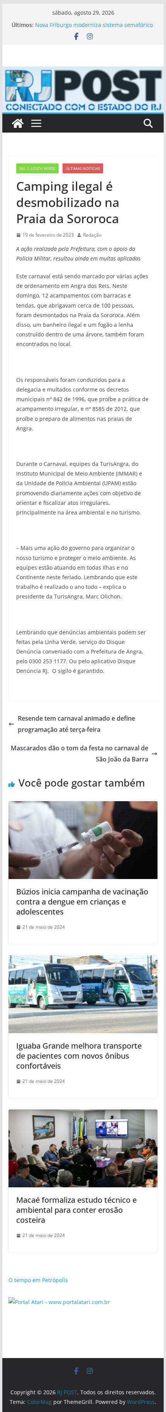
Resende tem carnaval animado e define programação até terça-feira (76, 724)
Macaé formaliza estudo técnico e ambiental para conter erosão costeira (76, 1210)
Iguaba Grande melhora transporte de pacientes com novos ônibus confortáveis (79, 1056)
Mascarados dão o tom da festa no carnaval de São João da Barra (79, 753)
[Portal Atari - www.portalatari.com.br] (59, 1302)
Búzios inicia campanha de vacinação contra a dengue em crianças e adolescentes (82, 901)
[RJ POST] (17, 123)
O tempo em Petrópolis (38, 1280)
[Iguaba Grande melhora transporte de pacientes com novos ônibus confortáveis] (82, 960)
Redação (92, 235)
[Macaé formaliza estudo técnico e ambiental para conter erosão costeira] (82, 1115)
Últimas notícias (83, 168)
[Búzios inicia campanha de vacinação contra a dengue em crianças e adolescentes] (82, 806)
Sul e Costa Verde (37, 168)
